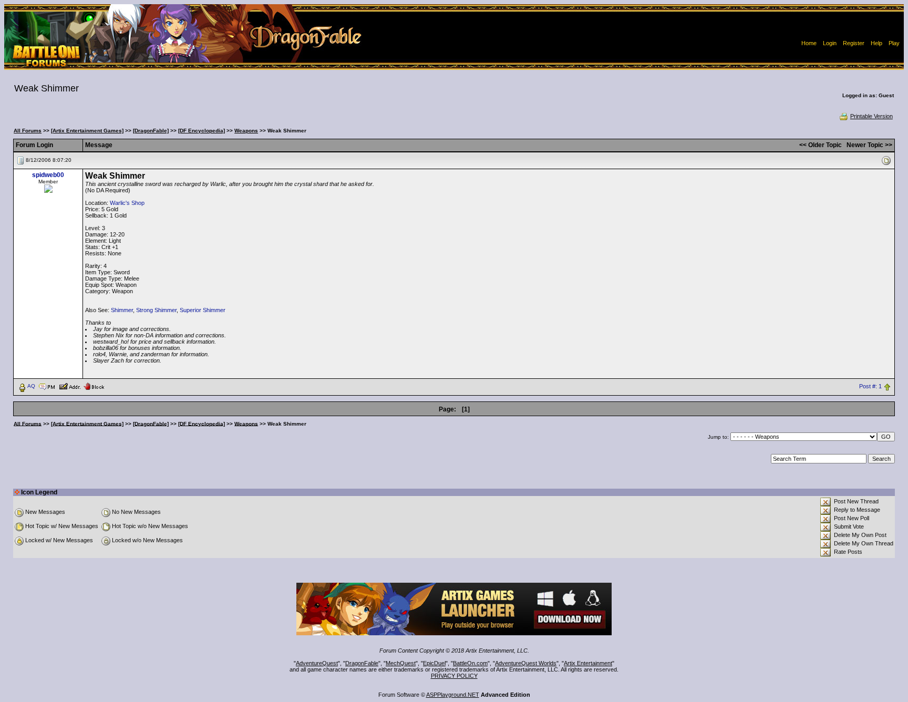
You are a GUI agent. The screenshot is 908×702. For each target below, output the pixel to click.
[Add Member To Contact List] (69, 386)
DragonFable (361, 663)
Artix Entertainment (588, 663)
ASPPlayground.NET (452, 694)
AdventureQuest (317, 663)
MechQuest (401, 663)
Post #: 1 (870, 386)
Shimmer (122, 310)
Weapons (246, 130)
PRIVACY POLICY (454, 676)
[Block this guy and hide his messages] (94, 386)
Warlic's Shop (127, 203)
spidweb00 (48, 175)
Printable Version (871, 116)
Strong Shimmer (156, 310)
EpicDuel (434, 663)
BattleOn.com (470, 663)
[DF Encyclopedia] (201, 130)
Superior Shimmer (202, 310)
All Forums (28, 130)
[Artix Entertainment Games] (87, 130)
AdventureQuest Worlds (525, 663)
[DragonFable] (151, 130)
